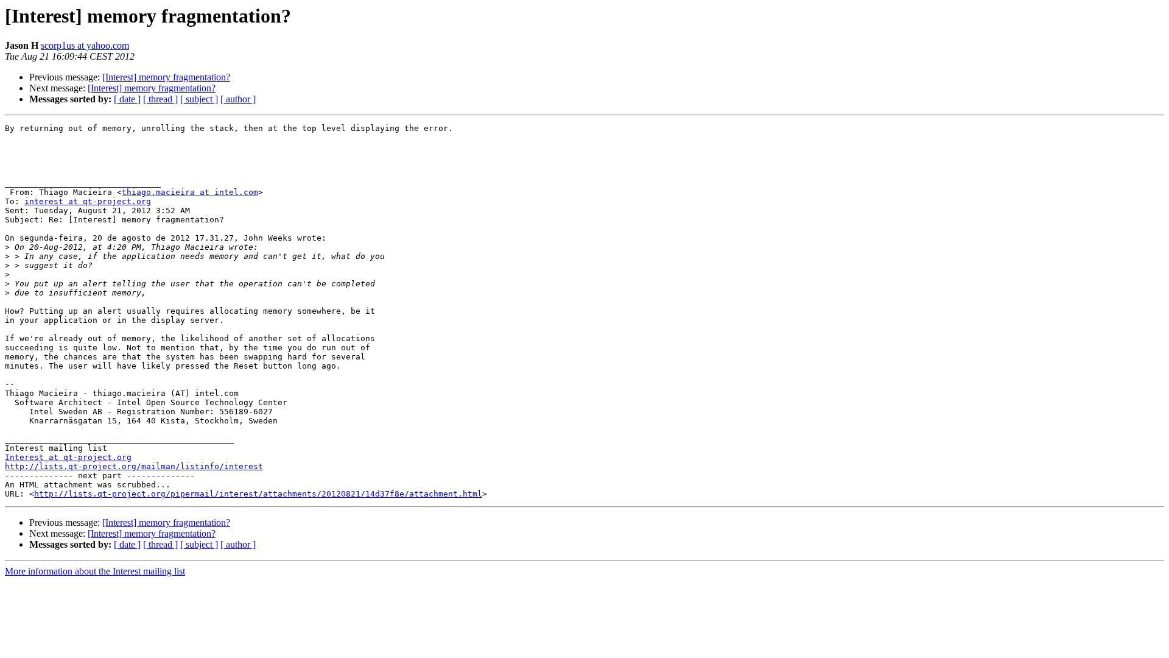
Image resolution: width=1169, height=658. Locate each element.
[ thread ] (160, 99)
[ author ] (238, 99)
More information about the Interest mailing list (95, 571)
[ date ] (127, 99)
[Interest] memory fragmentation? (166, 77)
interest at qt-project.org (87, 201)
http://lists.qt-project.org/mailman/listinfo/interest (134, 466)
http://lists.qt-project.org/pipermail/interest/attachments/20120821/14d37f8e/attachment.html (258, 493)
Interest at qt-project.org (68, 457)
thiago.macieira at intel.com (190, 192)
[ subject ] (199, 99)
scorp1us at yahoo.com (85, 45)
